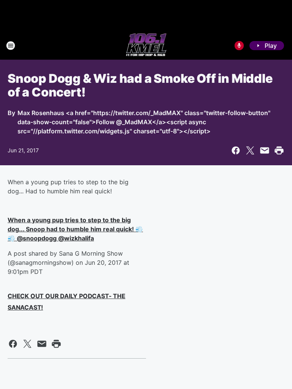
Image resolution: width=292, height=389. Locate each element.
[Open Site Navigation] (10, 45)
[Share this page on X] (250, 150)
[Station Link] (146, 45)
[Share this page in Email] (264, 150)
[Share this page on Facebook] (235, 150)
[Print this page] (279, 150)
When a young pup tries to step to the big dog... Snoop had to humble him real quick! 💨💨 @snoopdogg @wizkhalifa (75, 229)
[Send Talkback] (239, 45)
